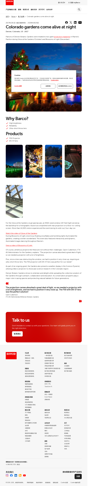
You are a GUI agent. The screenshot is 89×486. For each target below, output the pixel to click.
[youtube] (24, 475)
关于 (65, 423)
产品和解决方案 (11, 9)
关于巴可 (42, 9)
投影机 (27, 368)
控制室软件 (48, 381)
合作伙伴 (49, 9)
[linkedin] (75, 22)
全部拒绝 (48, 86)
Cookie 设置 (18, 86)
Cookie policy (55, 80)
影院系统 (27, 381)
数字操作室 (67, 353)
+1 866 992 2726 (13, 464)
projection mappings (62, 37)
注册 (78, 476)
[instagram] (7, 475)
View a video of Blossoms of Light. (19, 245)
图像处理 (47, 392)
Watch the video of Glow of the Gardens (21, 233)
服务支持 (34, 9)
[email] (80, 22)
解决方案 (27, 410)
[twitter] (71, 22)
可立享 (27, 353)
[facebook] (66, 22)
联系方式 (26, 9)
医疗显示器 (48, 353)
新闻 (19, 9)
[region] (43, 81)
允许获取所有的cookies (65, 86)
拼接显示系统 (29, 397)
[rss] (20, 475)
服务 (65, 363)
